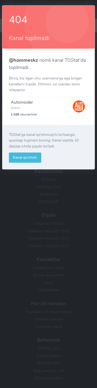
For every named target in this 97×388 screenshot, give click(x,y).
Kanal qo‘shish (25, 157)
